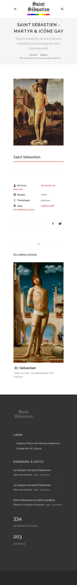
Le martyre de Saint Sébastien (32, 470)
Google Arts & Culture (29, 448)
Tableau (43, 54)
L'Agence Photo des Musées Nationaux (38, 443)
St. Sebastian (25, 368)
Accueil (33, 54)
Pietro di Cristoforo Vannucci (28, 504)
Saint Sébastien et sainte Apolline (34, 500)
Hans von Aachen (22, 474)
